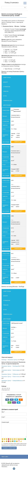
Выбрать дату (18, 141)
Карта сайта (5, 456)
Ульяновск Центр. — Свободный (10, 366)
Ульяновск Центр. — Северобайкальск (12, 380)
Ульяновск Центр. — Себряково (10, 374)
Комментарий (5, 422)
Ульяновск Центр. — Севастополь (11, 376)
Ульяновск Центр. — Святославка (11, 370)
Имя (3, 412)
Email (3, 417)
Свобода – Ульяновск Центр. (9, 359)
